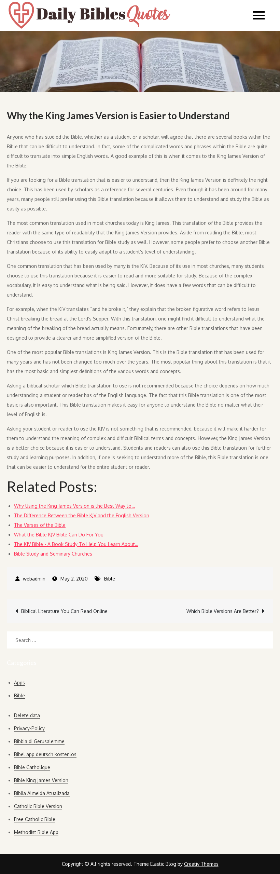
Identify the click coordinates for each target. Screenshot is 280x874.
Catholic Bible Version (38, 806)
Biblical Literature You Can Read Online (64, 611)
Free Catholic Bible (34, 819)
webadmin (34, 579)
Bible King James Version (41, 780)
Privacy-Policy (29, 728)
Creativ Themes (201, 864)
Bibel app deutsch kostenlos (45, 754)
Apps (19, 682)
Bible (109, 579)
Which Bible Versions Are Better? (222, 611)
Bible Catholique (32, 767)
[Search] (264, 639)
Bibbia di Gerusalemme (39, 741)
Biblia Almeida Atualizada (42, 793)
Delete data (27, 715)
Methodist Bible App (36, 832)
